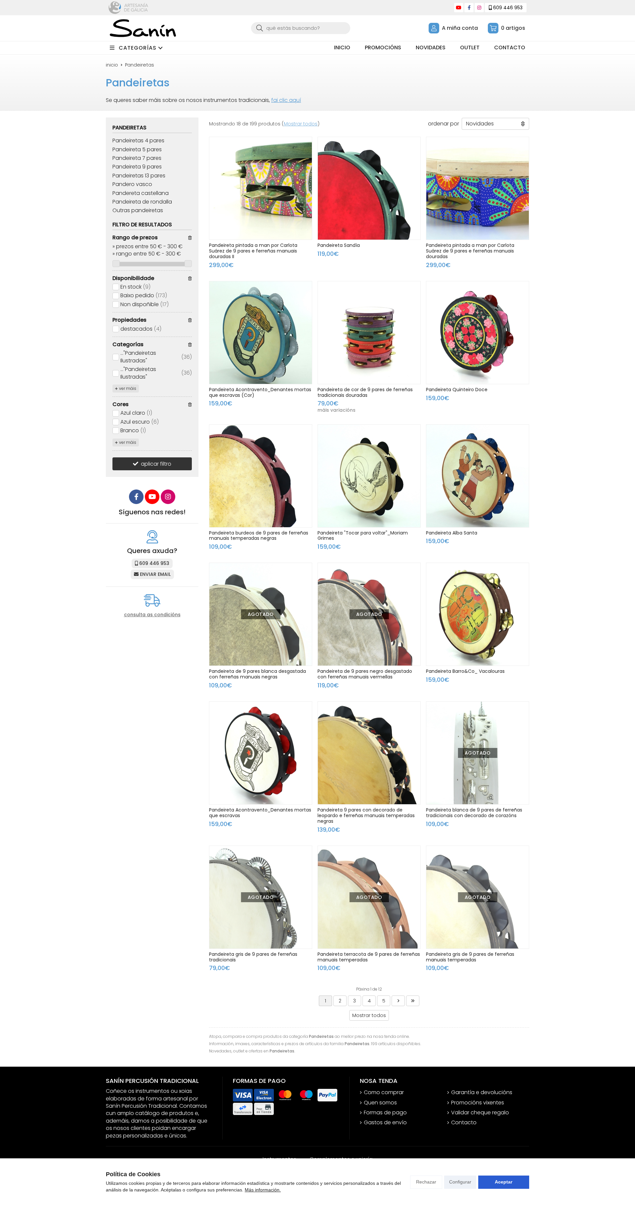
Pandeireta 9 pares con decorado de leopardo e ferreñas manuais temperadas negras (366, 815)
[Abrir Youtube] (458, 7)
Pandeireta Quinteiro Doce (456, 389)
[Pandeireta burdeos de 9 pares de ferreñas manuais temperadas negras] (260, 476)
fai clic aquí (286, 100)
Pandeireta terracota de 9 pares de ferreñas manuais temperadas (369, 957)
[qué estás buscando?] (300, 28)
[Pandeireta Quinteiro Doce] (477, 332)
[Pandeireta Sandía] (369, 188)
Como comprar (384, 1092)
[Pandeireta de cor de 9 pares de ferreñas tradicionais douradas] (369, 332)
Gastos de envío (385, 1122)
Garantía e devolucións (481, 1092)
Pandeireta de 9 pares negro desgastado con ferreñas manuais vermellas (365, 674)
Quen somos (380, 1102)
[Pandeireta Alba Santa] (477, 476)
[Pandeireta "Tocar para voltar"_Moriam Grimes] (369, 476)
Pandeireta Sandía (339, 245)
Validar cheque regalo (480, 1112)
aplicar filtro (156, 464)
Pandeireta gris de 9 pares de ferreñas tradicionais (253, 957)
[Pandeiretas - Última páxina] (412, 1001)
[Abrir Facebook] (469, 7)
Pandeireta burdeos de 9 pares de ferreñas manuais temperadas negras (258, 536)
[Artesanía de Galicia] (128, 7)
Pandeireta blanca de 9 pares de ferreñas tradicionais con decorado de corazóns (474, 813)
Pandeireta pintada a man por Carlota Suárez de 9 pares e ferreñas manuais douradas (470, 251)
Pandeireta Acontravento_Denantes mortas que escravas (260, 813)
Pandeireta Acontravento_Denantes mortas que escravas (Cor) (260, 392)
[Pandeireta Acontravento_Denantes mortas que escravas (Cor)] (260, 332)
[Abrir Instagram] (479, 7)
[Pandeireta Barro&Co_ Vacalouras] (477, 614)
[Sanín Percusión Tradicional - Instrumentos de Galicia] (143, 28)
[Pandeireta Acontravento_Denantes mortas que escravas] (260, 753)
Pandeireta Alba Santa (451, 533)
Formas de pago (385, 1112)
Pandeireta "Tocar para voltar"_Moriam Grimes (363, 536)
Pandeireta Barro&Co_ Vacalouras (465, 671)
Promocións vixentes (477, 1102)
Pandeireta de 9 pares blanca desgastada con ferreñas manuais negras (257, 674)
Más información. (263, 1189)
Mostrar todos (301, 123)
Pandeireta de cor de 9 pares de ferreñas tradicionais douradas (365, 392)
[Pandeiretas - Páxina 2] (398, 1001)
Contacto (464, 1122)
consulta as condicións (152, 615)
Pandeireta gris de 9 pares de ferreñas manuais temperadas (470, 957)
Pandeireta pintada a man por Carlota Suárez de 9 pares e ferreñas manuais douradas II (253, 251)
